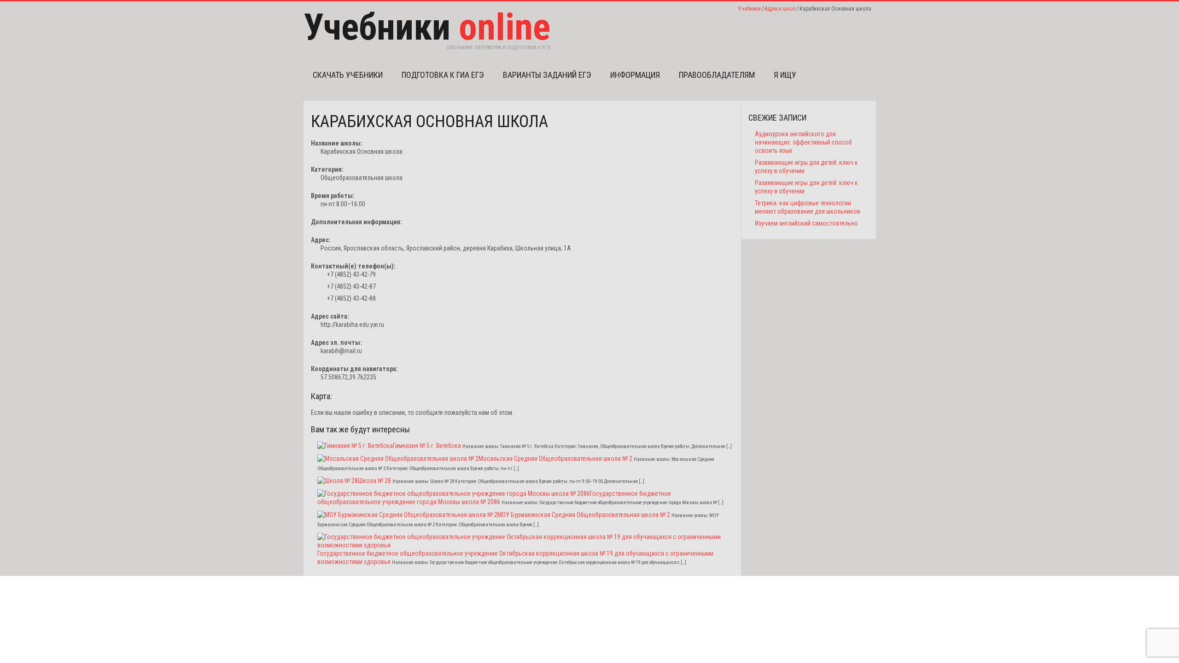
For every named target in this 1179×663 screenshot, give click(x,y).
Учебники (749, 9)
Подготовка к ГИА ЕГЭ (443, 75)
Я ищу (785, 75)
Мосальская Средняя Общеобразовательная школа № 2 (555, 458)
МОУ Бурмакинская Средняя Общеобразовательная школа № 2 (583, 514)
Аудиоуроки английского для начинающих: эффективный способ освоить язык (803, 142)
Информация (635, 75)
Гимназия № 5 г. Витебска (427, 445)
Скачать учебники (348, 75)
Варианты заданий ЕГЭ (547, 75)
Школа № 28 (374, 480)
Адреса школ (780, 9)
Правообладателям (717, 75)
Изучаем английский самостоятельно (806, 223)
